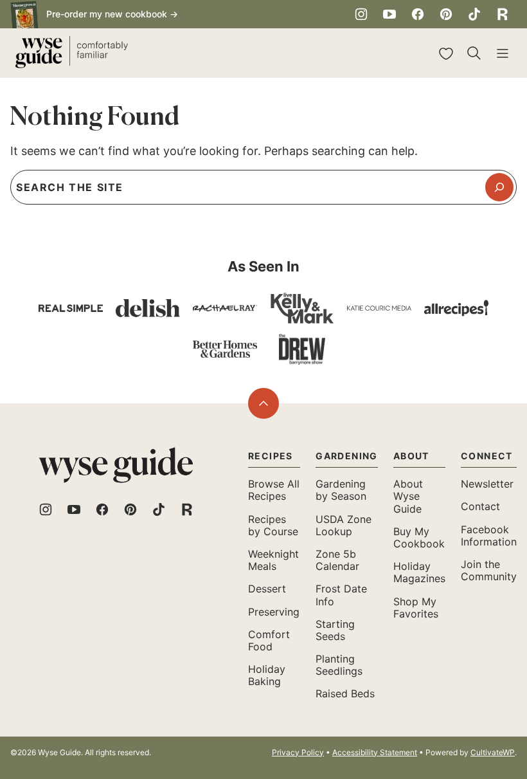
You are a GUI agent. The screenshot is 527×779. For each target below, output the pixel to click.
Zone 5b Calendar (337, 560)
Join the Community (489, 570)
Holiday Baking (266, 675)
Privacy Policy (298, 752)
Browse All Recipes (273, 489)
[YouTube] (389, 14)
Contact (480, 506)
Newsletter (487, 483)
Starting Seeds (335, 630)
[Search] (474, 53)
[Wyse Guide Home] (71, 53)
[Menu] (502, 53)
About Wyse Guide (408, 496)
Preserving (273, 611)
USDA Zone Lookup (343, 525)
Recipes (270, 455)
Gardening (347, 455)
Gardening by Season (341, 489)
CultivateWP (492, 752)
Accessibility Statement (374, 752)
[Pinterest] (446, 14)
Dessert (267, 588)
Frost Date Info (341, 594)
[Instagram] (361, 14)
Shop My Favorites (415, 607)
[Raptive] (502, 14)
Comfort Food (269, 640)
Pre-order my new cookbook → (112, 13)
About (411, 455)
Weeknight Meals (273, 560)
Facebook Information (489, 535)
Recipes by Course (273, 525)
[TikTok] (474, 14)
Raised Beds (345, 693)
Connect (487, 455)
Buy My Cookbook (419, 537)
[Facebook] (418, 14)
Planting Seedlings (339, 664)
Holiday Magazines (419, 572)
